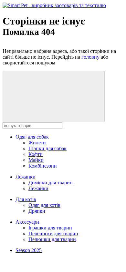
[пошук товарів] (54, 96)
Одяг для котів (44, 205)
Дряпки (36, 211)
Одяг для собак (32, 137)
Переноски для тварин (53, 233)
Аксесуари (27, 222)
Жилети (37, 142)
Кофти (35, 154)
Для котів (26, 199)
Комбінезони (42, 166)
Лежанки (26, 177)
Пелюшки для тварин (52, 239)
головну (90, 57)
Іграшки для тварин (50, 227)
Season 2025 (29, 250)
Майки (36, 160)
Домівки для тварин (50, 182)
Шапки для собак (47, 148)
